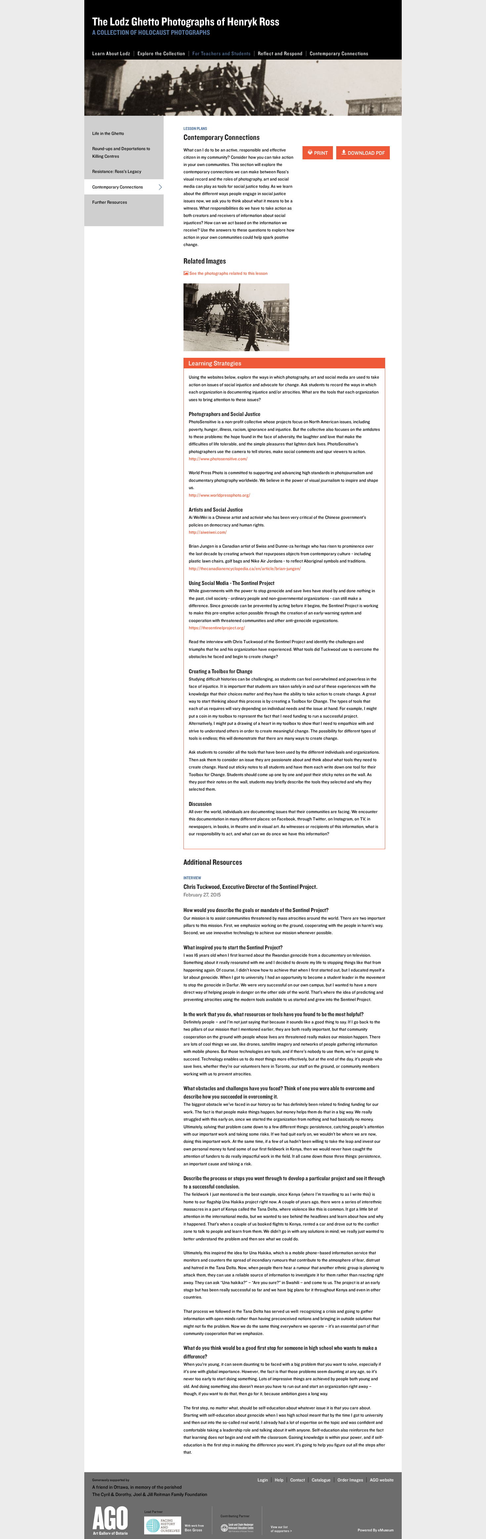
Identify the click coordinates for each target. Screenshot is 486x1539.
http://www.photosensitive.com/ (218, 458)
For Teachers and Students (221, 53)
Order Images (350, 1479)
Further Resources (109, 202)
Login (263, 1479)
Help (279, 1479)
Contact (297, 1479)
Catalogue (321, 1479)
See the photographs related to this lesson (227, 273)
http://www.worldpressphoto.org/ (219, 495)
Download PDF (365, 153)
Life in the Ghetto (108, 133)
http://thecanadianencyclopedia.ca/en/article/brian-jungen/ (245, 568)
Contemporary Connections (339, 53)
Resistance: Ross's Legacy (116, 171)
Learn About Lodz (111, 53)
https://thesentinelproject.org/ (217, 627)
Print (320, 153)
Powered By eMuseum (376, 1529)
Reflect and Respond (280, 53)
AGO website (382, 1479)
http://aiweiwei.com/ (208, 532)
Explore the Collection (161, 53)
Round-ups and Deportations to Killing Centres (121, 152)
